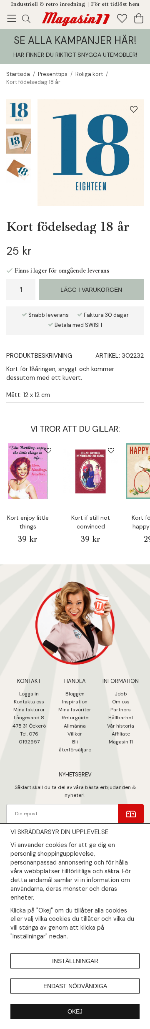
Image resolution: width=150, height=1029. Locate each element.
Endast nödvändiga (75, 986)
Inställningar (75, 961)
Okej (75, 1011)
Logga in (29, 693)
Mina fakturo (28, 709)
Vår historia (120, 726)
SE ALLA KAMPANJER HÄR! (75, 40)
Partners (120, 709)
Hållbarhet (120, 717)
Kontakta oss (29, 701)
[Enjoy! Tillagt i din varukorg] (75, 17)
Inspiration (75, 701)
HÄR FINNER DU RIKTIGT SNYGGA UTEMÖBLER (74, 54)
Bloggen (75, 693)
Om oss (121, 701)
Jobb (121, 693)
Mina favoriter (74, 709)
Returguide (75, 717)
